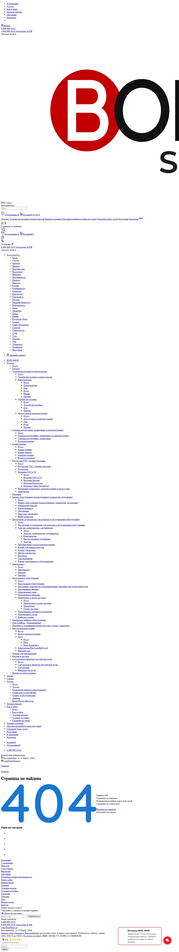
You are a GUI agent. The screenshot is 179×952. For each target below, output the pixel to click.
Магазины (6, 874)
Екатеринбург (19, 277)
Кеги (25, 642)
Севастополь (18, 330)
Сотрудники (7, 868)
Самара (15, 322)
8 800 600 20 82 (8, 28)
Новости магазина (13, 913)
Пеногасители (30, 385)
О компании (7, 863)
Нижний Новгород (21, 302)
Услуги (15, 687)
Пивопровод (24, 569)
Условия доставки (9, 891)
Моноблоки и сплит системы (37, 603)
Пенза (15, 313)
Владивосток (18, 269)
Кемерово (17, 291)
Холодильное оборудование (31, 583)
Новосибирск (18, 305)
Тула (14, 336)
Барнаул (16, 263)
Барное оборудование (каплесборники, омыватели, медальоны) (48, 502)
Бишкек (16, 266)
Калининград (18, 288)
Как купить (17, 712)
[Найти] (2, 211)
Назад (15, 257)
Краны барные (25, 449)
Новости (5, 865)
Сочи (14, 333)
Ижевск (16, 280)
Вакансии (5, 871)
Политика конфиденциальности (16, 877)
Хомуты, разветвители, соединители (40, 533)
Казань (15, 285)
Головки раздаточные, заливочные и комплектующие (43, 435)
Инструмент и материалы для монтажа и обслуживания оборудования (51, 525)
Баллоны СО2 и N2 (32, 477)
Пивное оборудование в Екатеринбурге (20, 933)
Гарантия (5, 893)
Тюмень (16, 338)
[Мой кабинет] (2, 237)
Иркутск (16, 283)
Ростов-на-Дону (20, 319)
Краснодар (17, 294)
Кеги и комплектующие (29, 634)
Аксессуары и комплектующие (38, 419)
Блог (3, 899)
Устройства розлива (32, 405)
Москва (16, 299)
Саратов (16, 327)
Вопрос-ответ (7, 902)
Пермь (15, 316)
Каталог (16, 368)
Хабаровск (17, 344)
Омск (14, 308)
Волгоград (17, 271)
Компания (6, 860)
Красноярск (17, 297)
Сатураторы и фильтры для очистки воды (38, 664)
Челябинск (17, 347)
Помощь (5, 885)
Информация (7, 882)
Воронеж (16, 274)
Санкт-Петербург (20, 324)
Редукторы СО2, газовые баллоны (34, 466)
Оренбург (17, 310)
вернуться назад (108, 812)
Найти (4, 949)
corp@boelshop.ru (12, 761)
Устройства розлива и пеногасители (35, 377)
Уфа (14, 341)
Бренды (4, 905)
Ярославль (17, 350)
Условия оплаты (9, 888)
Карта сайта (6, 879)
